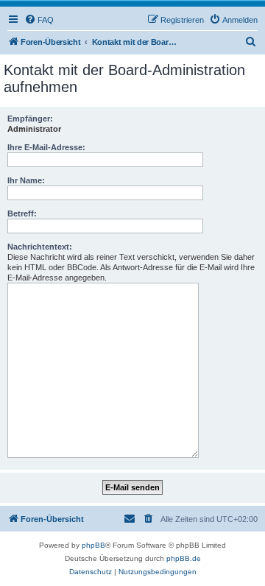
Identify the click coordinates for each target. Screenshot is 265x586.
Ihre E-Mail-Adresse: (46, 147)
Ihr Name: (26, 180)
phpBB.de (183, 558)
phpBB (93, 545)
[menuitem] (39, 20)
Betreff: (22, 213)
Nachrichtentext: (39, 246)
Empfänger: (30, 118)
